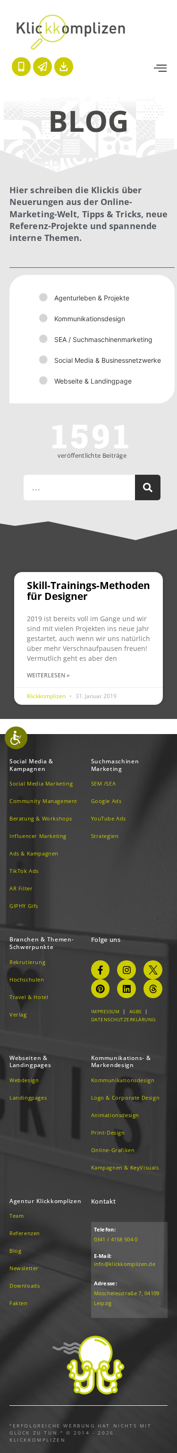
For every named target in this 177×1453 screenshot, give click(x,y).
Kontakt (103, 1201)
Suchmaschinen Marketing (115, 765)
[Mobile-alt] (21, 66)
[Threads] (152, 988)
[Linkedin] (126, 988)
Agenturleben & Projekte (91, 298)
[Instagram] (126, 969)
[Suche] (147, 487)
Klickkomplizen (47, 696)
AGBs (135, 1011)
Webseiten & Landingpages (30, 1061)
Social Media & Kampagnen (31, 765)
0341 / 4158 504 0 (116, 1239)
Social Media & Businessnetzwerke (107, 360)
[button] (160, 68)
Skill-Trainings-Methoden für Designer (88, 591)
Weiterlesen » (48, 675)
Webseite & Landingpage (93, 381)
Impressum (105, 1011)
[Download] (63, 66)
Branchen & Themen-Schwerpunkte (41, 943)
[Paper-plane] (42, 66)
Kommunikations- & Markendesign (121, 1061)
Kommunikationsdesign (89, 319)
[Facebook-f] (100, 969)
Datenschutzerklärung (123, 1019)
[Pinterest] (100, 988)
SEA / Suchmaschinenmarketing (103, 339)
